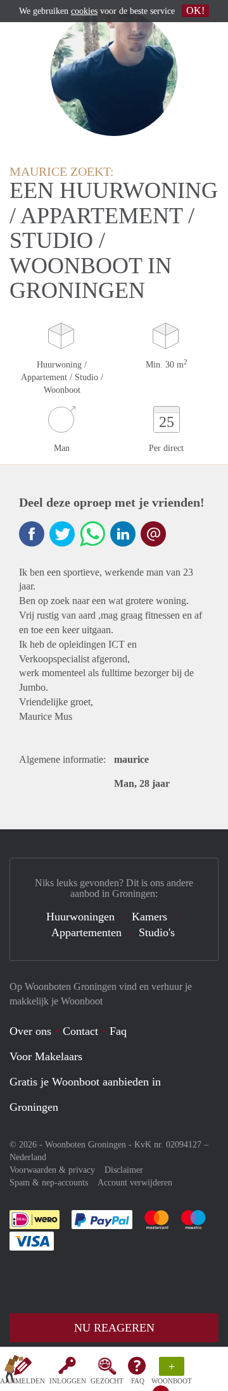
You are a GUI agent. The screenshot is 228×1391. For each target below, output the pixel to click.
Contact (80, 1031)
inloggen (67, 1381)
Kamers (149, 916)
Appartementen (86, 932)
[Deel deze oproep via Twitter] (62, 534)
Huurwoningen (80, 916)
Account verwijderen (135, 1182)
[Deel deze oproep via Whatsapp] (92, 534)
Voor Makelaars (46, 1056)
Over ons (30, 1031)
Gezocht (107, 1381)
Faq (118, 1031)
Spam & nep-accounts (49, 1182)
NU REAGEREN (114, 1327)
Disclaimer (123, 1170)
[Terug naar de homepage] (13, 1371)
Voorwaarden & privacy (52, 1170)
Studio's (157, 932)
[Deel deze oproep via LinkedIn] (123, 534)
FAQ (137, 1381)
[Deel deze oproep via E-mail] (153, 534)
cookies (84, 11)
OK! (195, 10)
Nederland (28, 1157)
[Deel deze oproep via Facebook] (31, 534)
